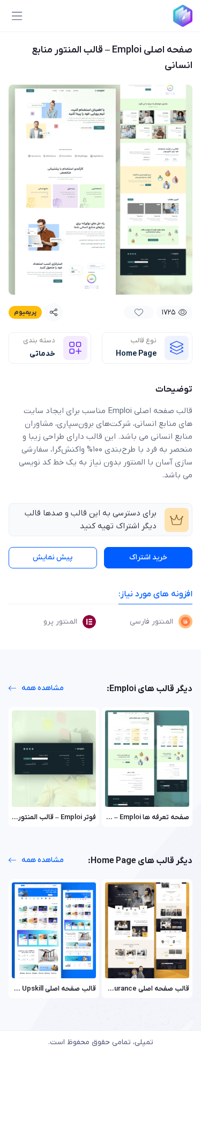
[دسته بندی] (75, 348)
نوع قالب (144, 340)
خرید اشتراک (148, 557)
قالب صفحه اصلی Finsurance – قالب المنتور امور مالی (110, 988)
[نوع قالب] (177, 348)
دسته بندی (39, 340)
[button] (17, 16)
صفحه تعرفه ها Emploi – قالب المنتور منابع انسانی (114, 817)
